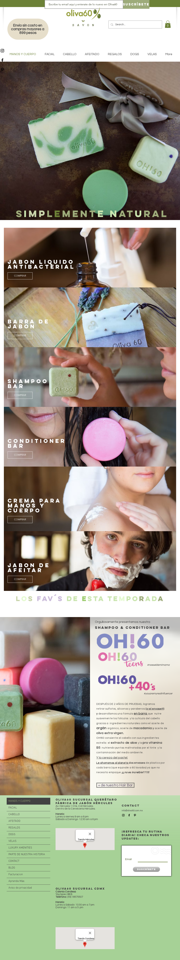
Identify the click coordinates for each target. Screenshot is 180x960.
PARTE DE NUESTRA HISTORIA (26, 854)
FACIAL (12, 808)
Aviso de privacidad (20, 888)
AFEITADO (14, 821)
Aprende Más (16, 881)
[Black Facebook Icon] (2, 60)
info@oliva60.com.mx (132, 810)
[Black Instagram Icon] (2, 50)
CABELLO (14, 814)
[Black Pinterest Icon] (2, 69)
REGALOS (14, 828)
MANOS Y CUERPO (19, 801)
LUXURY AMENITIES (20, 848)
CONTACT (13, 861)
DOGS (11, 834)
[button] (168, 24)
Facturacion (15, 874)
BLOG (11, 868)
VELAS (12, 841)
